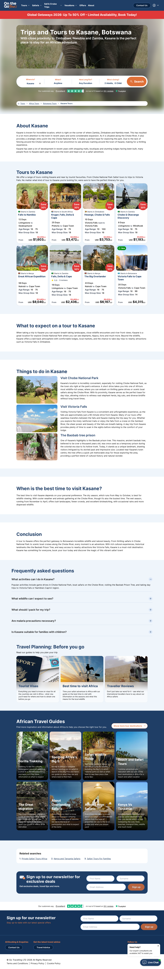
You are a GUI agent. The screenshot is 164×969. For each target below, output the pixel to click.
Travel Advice (43, 947)
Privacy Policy (37, 963)
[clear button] (40, 83)
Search (139, 81)
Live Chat (153, 962)
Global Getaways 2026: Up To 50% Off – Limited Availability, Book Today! (82, 15)
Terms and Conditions (17, 963)
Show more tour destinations (128, 726)
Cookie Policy (53, 963)
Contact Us (141, 5)
